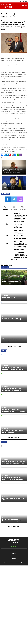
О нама (14, 550)
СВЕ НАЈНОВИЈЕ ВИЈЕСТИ (14, 259)
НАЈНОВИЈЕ (5, 209)
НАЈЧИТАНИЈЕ (14, 209)
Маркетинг (14, 555)
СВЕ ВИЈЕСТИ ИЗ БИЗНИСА (14, 526)
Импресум (14, 553)
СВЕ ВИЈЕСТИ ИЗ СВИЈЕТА (14, 437)
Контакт (14, 558)
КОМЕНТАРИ (23, 209)
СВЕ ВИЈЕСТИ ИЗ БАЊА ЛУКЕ (14, 346)
